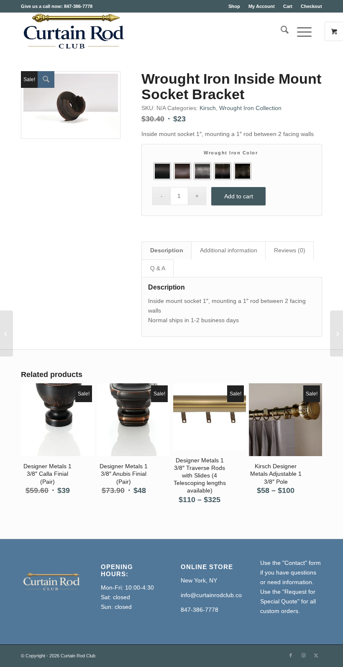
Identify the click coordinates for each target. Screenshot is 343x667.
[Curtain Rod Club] (73, 31)
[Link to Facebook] (290, 655)
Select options (62, 427)
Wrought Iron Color (231, 152)
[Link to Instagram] (303, 655)
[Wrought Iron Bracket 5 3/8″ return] (6, 333)
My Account (261, 6)
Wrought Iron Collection (250, 108)
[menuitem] (234, 6)
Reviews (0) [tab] (289, 250)
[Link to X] (316, 655)
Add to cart (238, 196)
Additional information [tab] (228, 250)
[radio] (162, 171)
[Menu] (300, 31)
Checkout (311, 6)
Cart (287, 6)
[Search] (280, 31)
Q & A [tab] (157, 268)
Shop (234, 6)
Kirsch (208, 108)
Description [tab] (166, 250)
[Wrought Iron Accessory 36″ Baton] (336, 333)
